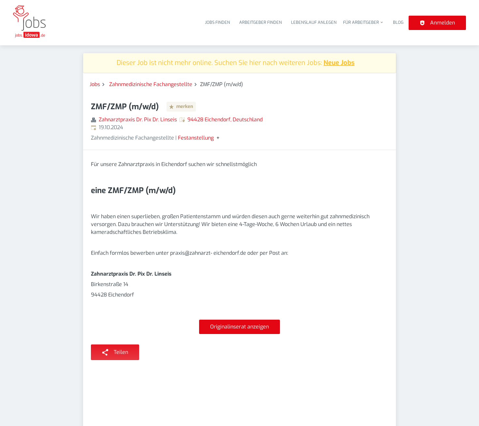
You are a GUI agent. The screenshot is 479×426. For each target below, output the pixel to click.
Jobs (95, 84)
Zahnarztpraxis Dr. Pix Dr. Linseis (138, 119)
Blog (398, 22)
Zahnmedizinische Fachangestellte (150, 84)
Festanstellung (196, 138)
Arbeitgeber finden (260, 22)
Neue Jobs (339, 62)
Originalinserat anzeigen (239, 326)
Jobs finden (217, 22)
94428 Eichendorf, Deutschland (225, 119)
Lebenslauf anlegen (314, 22)
